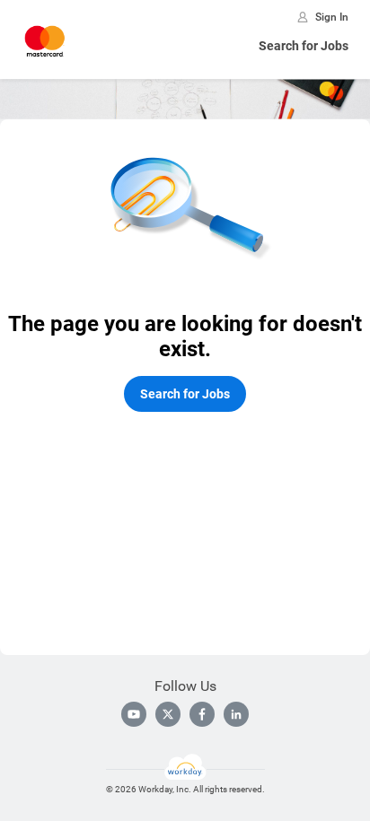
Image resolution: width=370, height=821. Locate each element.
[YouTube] (133, 714)
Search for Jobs (303, 46)
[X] (168, 714)
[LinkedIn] (236, 714)
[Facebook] (202, 714)
